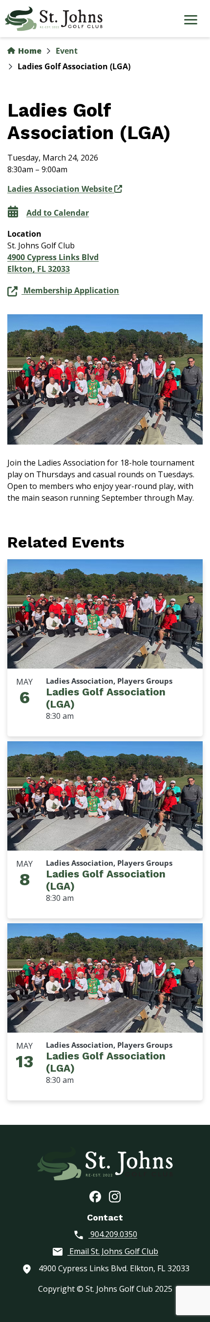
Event (67, 50)
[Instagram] (115, 1196)
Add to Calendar (57, 212)
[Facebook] (95, 1196)
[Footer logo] (105, 1163)
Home (29, 50)
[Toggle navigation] (190, 21)
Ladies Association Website (60, 188)
